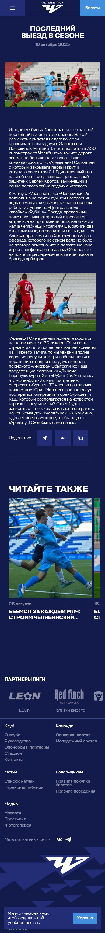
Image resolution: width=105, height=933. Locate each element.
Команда (65, 726)
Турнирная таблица (24, 788)
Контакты (14, 760)
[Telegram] (44, 438)
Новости (13, 813)
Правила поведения (75, 791)
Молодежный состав (76, 741)
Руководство (18, 741)
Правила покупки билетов (73, 783)
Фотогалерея (18, 825)
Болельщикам (69, 772)
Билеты (92, 7)
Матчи (11, 772)
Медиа (11, 804)
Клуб (9, 726)
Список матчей (20, 781)
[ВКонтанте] (62, 438)
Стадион (13, 753)
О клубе (12, 735)
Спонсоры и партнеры (27, 747)
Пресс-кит (15, 819)
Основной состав (73, 735)
